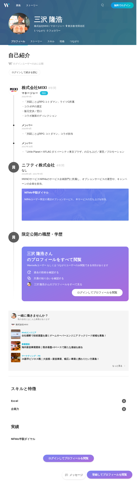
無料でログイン (122, 5)
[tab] (18, 41)
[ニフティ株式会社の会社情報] (13, 167)
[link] (75, 205)
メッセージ (76, 475)
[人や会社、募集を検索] (102, 5)
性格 (62, 41)
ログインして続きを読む (24, 72)
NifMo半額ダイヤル (36, 192)
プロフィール (18, 41)
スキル (50, 41)
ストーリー (36, 41)
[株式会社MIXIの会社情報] (13, 89)
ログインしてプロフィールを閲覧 (97, 292)
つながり (74, 41)
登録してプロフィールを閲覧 (109, 475)
